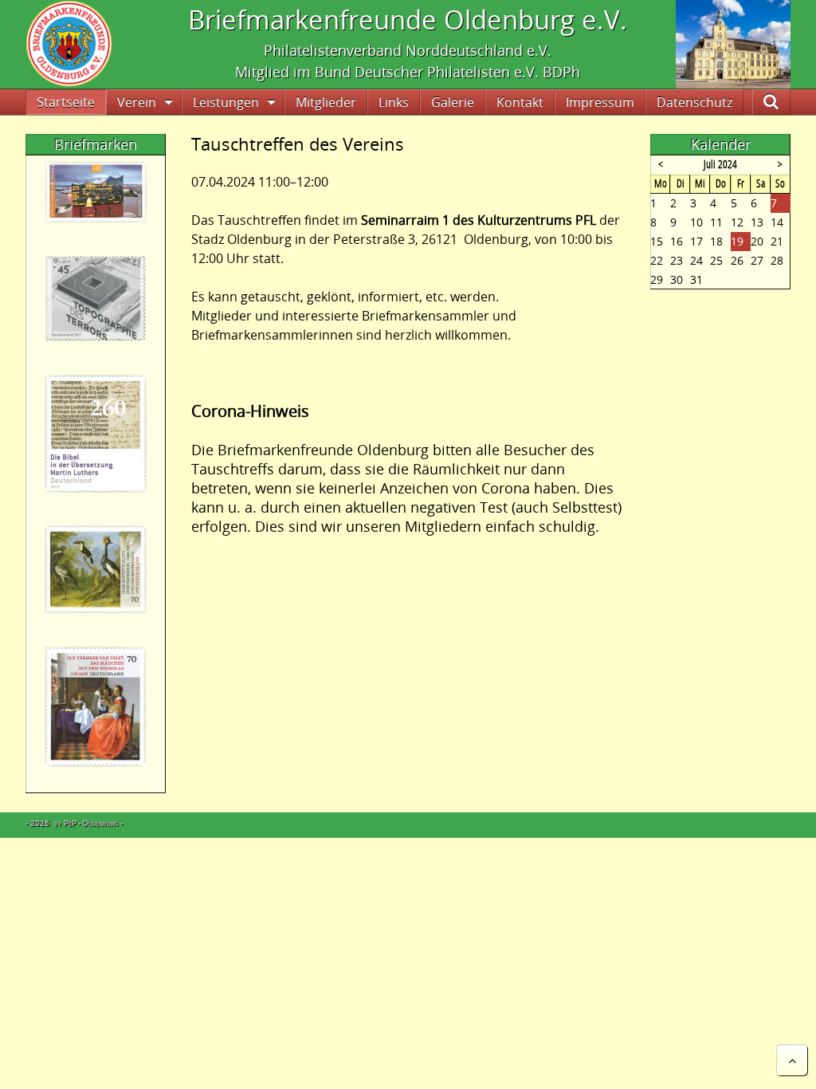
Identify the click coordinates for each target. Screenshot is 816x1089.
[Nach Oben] (792, 1060)
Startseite (66, 102)
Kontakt (519, 102)
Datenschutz (694, 102)
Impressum (600, 102)
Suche (784, 102)
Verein (136, 102)
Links (394, 102)
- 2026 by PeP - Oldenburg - (74, 822)
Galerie (452, 102)
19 (737, 241)
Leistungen (226, 102)
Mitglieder (326, 102)
